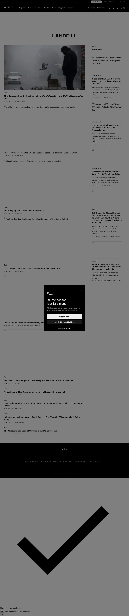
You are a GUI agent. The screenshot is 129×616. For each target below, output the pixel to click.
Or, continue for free (64, 328)
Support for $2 (64, 316)
